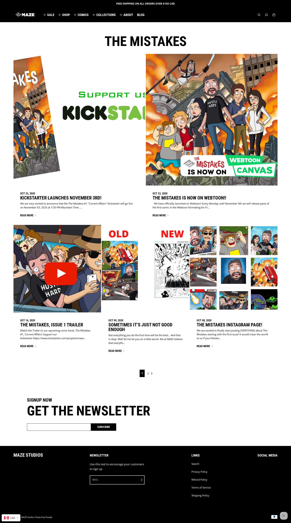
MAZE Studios (27, 517)
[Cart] (274, 15)
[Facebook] (258, 465)
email (95, 479)
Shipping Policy (200, 495)
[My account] (266, 15)
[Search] (259, 15)
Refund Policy (199, 479)
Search (195, 464)
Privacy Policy (199, 472)
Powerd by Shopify (43, 517)
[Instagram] (266, 465)
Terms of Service (201, 487)
